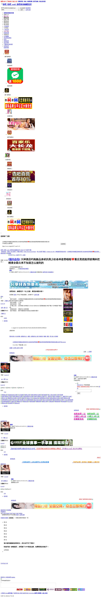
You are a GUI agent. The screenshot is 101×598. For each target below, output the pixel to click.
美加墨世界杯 (7, 38)
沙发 (75, 375)
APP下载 (6, 31)
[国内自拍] (14, 259)
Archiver (32, 593)
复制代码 (12, 330)
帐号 (2, 8)
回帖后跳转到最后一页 (22, 517)
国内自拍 (12, 336)
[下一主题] (22, 255)
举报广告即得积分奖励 (92, 409)
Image (7, 513)
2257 (24, 593)
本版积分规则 (4, 517)
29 (2, 480)
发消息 (6, 321)
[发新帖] (8, 253)
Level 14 (3, 303)
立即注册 (28, 9)
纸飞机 (10, 593)
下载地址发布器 (8, 44)
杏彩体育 (6, 41)
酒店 (48, 336)
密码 (2, 9)
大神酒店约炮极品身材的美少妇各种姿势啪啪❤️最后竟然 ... (83, 251)
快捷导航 (6, 47)
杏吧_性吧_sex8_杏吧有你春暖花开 (10, 250)
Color (4, 513)
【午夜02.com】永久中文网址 (72, 448)
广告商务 (15, 593)
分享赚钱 (6, 36)
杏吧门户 (6, 14)
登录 (15, 294)
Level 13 (6, 375)
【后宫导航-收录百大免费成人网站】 (49, 448)
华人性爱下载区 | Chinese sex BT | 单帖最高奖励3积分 (51, 251)
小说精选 (6, 26)
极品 (29, 336)
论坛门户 (23, 250)
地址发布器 (42, 1)
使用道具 (12, 353)
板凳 (11, 424)
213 (7, 437)
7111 (7, 379)
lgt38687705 (4, 421)
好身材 (56, 336)
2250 (4, 480)
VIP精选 (6, 28)
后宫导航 (6, 42)
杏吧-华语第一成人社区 (41, 593)
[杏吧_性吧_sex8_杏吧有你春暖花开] (16, 4)
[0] (99, 409)
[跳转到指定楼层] (23, 268)
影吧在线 (6, 18)
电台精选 (6, 24)
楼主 (10, 270)
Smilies (20, 513)
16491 (5, 318)
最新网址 (13, 577)
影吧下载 (6, 19)
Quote (13, 513)
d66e (2, 296)
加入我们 (20, 593)
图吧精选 (6, 21)
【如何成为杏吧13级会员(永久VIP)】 (23, 448)
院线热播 (6, 33)
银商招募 (29, 1)
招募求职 (20, 1)
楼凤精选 (6, 23)
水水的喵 (17, 336)
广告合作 (9, 1)
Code (17, 513)
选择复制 (63, 244)
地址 (25, 1)
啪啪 (45, 336)
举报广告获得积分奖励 (83, 386)
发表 (79, 393)
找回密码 (28, 8)
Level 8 (6, 433)
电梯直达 (12, 268)
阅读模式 (50, 272)
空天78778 (80, 385)
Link (11, 513)
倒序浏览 (45, 272)
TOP (2, 563)
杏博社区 (6, 34)
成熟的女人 (24, 336)
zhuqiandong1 (4, 362)
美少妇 (52, 336)
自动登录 (22, 8)
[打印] (10, 255)
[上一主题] (15, 255)
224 (7, 480)
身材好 (41, 336)
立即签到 (6, 550)
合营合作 (6, 46)
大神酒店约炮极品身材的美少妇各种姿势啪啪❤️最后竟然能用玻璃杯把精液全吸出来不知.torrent (39, 342)
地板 (12, 479)
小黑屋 (2, 593)
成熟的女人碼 (35, 336)
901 (4, 437)
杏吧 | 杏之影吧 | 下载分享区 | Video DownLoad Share (21, 251)
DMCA (28, 593)
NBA (5, 39)
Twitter (6, 593)
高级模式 (3, 511)
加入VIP (14, 1)
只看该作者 (33, 272)
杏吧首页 (9, 13)
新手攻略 (35, 1)
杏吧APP (3, 1)
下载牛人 (6, 300)
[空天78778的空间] (77, 383)
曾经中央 (3, 464)
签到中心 (3, 577)
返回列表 (3, 253)
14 (2, 379)
